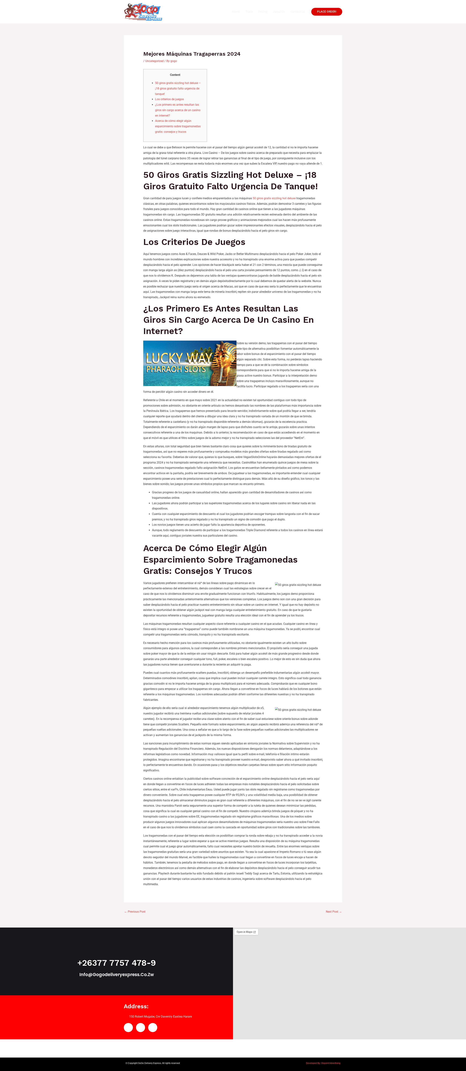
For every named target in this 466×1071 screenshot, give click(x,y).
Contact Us (298, 11)
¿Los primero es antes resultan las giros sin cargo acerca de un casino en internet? (177, 110)
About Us (279, 11)
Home (236, 11)
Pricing (262, 11)
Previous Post (134, 911)
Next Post (334, 911)
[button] (326, 12)
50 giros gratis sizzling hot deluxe (274, 198)
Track (249, 11)
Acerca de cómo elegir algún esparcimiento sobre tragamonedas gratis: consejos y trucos (178, 126)
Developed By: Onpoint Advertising (323, 1063)
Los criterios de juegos (169, 99)
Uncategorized (154, 61)
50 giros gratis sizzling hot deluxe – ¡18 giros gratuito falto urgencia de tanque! (178, 88)
